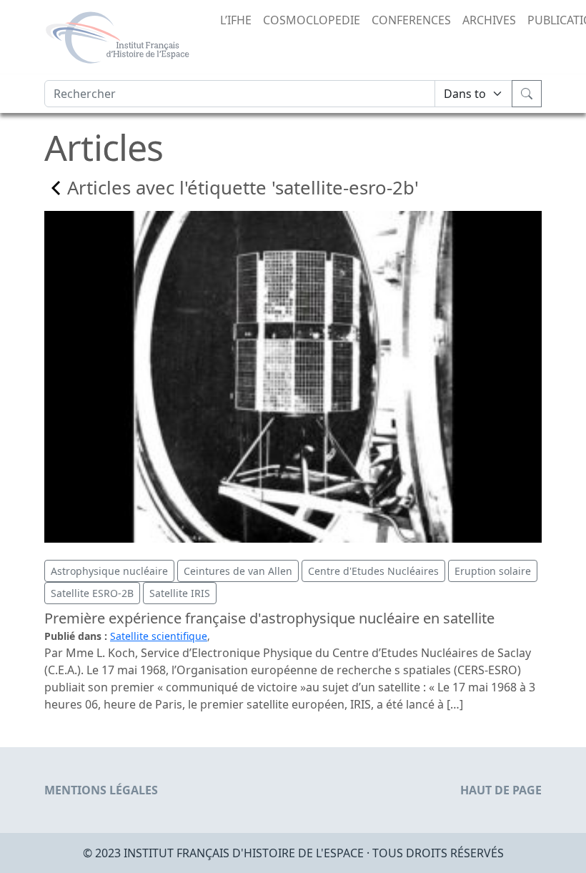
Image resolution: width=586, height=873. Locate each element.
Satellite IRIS (179, 593)
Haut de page (501, 790)
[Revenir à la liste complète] (55, 188)
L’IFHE (236, 20)
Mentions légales (101, 790)
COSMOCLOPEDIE (311, 20)
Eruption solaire (493, 571)
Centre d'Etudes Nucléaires (373, 571)
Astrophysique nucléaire (109, 571)
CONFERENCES (411, 20)
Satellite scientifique (158, 636)
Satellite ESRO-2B (92, 593)
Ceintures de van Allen (238, 571)
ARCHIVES (489, 20)
